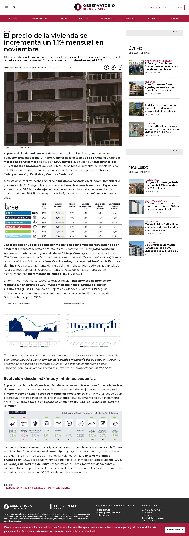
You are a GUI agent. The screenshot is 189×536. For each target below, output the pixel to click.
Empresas (176, 18)
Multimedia (152, 18)
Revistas (83, 18)
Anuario (130, 18)
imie (6, 488)
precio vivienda (62, 488)
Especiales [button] (38, 18)
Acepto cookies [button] (175, 529)
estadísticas (44, 488)
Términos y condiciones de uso (109, 513)
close (45, 7)
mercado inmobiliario (22, 488)
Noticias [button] (12, 18)
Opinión (63, 18)
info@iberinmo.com (156, 518)
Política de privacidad (105, 510)
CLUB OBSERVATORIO (154, 8)
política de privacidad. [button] (83, 531)
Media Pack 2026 (103, 515)
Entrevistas (107, 18)
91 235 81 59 (151, 521)
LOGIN (178, 8)
